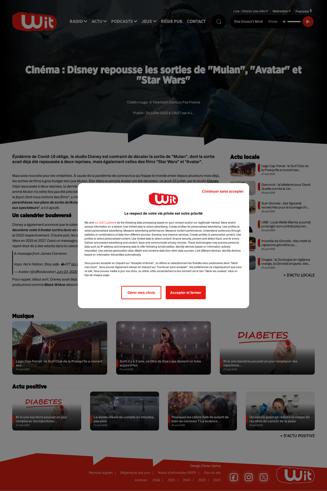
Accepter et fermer (185, 292)
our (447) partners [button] (105, 222)
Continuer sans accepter (223, 191)
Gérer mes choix (141, 292)
